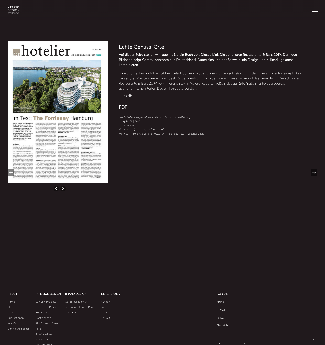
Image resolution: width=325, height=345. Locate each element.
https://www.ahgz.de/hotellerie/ (145, 129)
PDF (123, 107)
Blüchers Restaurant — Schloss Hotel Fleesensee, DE (172, 133)
